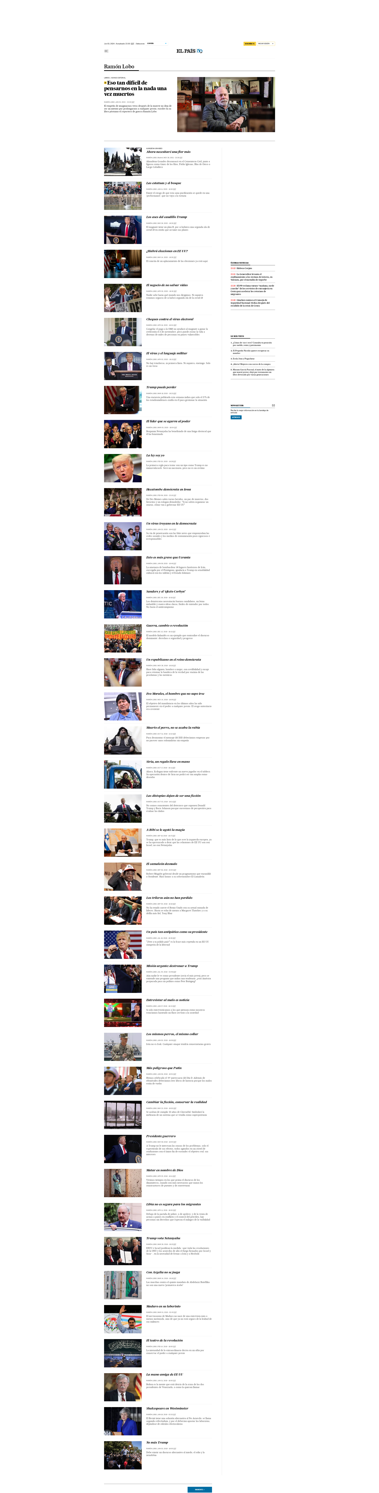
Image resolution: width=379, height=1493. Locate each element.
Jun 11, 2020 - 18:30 (167, 189)
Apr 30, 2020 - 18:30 (167, 291)
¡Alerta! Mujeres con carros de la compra (251, 364)
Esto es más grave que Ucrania (168, 557)
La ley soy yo (155, 455)
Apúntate (236, 417)
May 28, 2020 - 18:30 (167, 223)
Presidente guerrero (161, 1136)
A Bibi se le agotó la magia (165, 830)
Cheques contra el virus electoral (169, 319)
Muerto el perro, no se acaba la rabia (173, 727)
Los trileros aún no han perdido (169, 898)
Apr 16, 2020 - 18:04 (167, 325)
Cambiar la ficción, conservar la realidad (176, 1102)
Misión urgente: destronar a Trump (172, 966)
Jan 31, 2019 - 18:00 (167, 1381)
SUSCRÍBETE (250, 44)
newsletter (237, 405)
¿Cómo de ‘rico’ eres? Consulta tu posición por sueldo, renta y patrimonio (252, 343)
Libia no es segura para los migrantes (173, 1204)
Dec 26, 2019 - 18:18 (167, 598)
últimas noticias (240, 263)
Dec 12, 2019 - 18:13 (166, 632)
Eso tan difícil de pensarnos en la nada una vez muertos (135, 88)
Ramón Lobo (119, 67)
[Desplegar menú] (106, 51)
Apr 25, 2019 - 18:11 (167, 1176)
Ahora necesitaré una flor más (168, 152)
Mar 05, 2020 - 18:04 (167, 428)
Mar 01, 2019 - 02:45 (167, 1312)
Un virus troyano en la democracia (171, 523)
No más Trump (157, 1442)
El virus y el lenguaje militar (166, 353)
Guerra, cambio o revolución (167, 625)
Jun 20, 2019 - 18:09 (167, 1040)
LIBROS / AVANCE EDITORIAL (115, 78)
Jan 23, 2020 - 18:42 (167, 529)
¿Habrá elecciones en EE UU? (167, 251)
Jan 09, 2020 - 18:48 (167, 564)
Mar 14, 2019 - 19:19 (167, 1278)
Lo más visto (237, 336)
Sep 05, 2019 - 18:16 (167, 904)
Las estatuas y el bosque (163, 183)
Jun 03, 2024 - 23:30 (124, 102)
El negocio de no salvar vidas (167, 285)
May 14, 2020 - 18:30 (167, 257)
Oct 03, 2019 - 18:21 (167, 802)
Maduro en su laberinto (163, 1306)
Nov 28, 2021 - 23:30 (173, 158)
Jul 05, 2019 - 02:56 (167, 972)
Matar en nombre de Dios (164, 1170)
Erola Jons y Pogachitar (244, 358)
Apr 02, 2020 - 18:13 (167, 359)
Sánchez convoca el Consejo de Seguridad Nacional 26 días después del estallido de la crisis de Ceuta (250, 303)
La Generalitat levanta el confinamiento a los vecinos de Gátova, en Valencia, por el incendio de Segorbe (251, 277)
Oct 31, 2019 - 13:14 (167, 734)
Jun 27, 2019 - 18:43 (167, 1006)
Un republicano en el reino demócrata (173, 659)
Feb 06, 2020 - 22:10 (167, 495)
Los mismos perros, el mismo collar (172, 1034)
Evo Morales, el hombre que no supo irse (175, 694)
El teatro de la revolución (164, 1340)
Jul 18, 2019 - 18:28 (167, 938)
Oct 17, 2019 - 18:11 (166, 768)
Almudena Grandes (154, 148)
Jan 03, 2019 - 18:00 (167, 1449)
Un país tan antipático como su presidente (176, 932)
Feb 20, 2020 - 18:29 (167, 461)
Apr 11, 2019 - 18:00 (167, 1210)
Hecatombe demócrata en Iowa (168, 489)
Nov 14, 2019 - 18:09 (167, 700)
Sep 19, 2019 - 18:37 (166, 836)
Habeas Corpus (244, 268)
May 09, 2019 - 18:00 (167, 1142)
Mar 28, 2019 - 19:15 (167, 1244)
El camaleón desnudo (161, 864)
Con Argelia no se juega (163, 1272)
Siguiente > (199, 1490)
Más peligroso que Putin (164, 1068)
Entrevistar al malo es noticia (167, 1000)
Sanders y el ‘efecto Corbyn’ (165, 591)
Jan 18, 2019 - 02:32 (167, 1415)
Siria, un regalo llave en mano (168, 761)
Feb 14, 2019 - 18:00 (167, 1347)
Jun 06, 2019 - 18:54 (167, 1074)
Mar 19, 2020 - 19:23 (167, 393)
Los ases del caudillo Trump (166, 217)
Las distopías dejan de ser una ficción (173, 796)
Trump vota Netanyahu (163, 1238)
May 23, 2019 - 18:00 (167, 1108)
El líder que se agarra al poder (168, 421)
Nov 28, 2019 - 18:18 (167, 666)
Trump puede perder (161, 387)
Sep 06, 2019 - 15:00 (167, 870)
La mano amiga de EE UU (164, 1374)
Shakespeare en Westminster (167, 1408)
